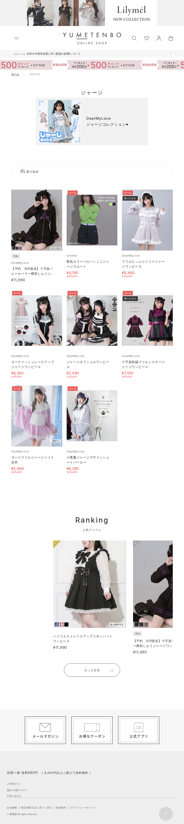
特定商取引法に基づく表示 (36, 807)
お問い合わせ (14, 796)
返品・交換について (17, 790)
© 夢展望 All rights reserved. (22, 814)
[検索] (134, 37)
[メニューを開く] (16, 38)
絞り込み (32, 171)
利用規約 (61, 807)
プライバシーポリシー (83, 807)
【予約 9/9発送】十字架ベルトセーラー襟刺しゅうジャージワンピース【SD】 (32, 273)
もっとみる (92, 670)
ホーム (15, 74)
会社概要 (12, 807)
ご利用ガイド (13, 784)
